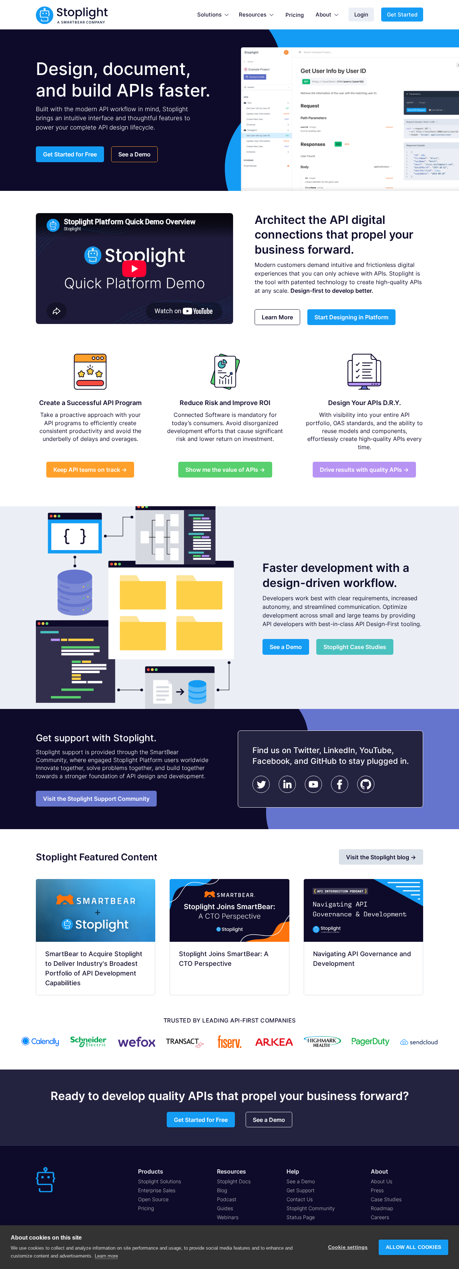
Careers (380, 1217)
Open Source (153, 1199)
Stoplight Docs (234, 1181)
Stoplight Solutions (159, 1181)
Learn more (106, 1256)
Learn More (277, 317)
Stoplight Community (311, 1208)
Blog (222, 1190)
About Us (381, 1181)
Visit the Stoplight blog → (381, 857)
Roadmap (382, 1208)
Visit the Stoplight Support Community (96, 798)
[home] (72, 15)
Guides (225, 1208)
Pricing (294, 14)
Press (377, 1190)
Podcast (226, 1199)
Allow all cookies (413, 1247)
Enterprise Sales (156, 1190)
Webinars (227, 1217)
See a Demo (134, 154)
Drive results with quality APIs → (364, 469)
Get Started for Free (70, 154)
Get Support (300, 1190)
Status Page (301, 1217)
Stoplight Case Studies (354, 646)
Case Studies (386, 1199)
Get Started (402, 14)
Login (361, 14)
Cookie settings (348, 1247)
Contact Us (300, 1199)
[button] (213, 14)
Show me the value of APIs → (225, 469)
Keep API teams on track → (90, 469)
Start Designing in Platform (351, 317)
